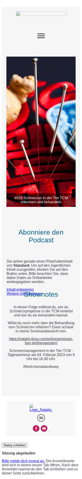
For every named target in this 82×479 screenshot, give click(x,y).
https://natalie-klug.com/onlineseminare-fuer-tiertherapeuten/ (41, 341)
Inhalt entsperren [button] (20, 289)
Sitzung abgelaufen (18, 453)
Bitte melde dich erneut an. (23, 461)
